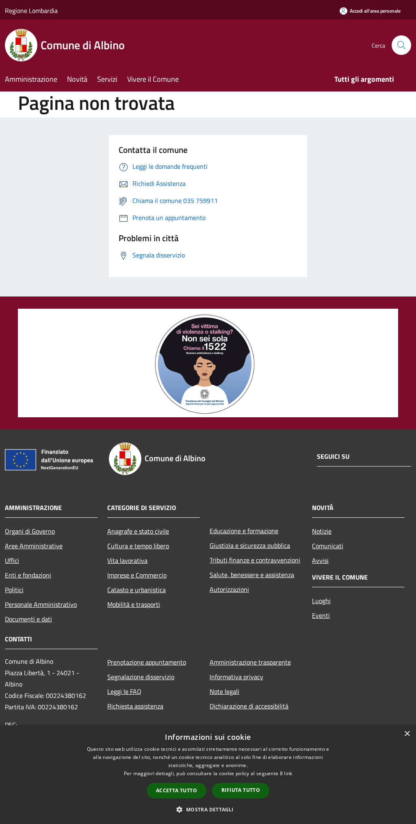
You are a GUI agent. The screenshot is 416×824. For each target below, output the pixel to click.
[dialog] (208, 774)
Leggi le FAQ (124, 691)
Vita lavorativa (127, 560)
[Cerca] (401, 45)
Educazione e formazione (244, 531)
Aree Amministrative (34, 546)
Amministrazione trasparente (250, 662)
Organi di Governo (30, 531)
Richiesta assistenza (135, 706)
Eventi (321, 615)
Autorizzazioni (229, 589)
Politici (14, 590)
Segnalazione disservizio (140, 677)
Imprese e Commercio (137, 575)
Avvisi (320, 560)
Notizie (322, 531)
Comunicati (327, 546)
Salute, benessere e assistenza (252, 575)
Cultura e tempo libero (138, 546)
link (288, 773)
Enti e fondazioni (28, 575)
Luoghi (321, 601)
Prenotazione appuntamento (146, 662)
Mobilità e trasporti (133, 604)
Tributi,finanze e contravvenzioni (255, 560)
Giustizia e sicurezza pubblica (250, 545)
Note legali (224, 691)
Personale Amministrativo (41, 604)
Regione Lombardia (31, 10)
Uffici (12, 560)
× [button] (407, 734)
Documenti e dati (28, 619)
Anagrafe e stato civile (138, 531)
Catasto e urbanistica (136, 590)
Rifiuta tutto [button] (240, 790)
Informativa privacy (236, 677)
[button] (207, 809)
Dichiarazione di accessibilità (249, 706)
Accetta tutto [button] (176, 790)
